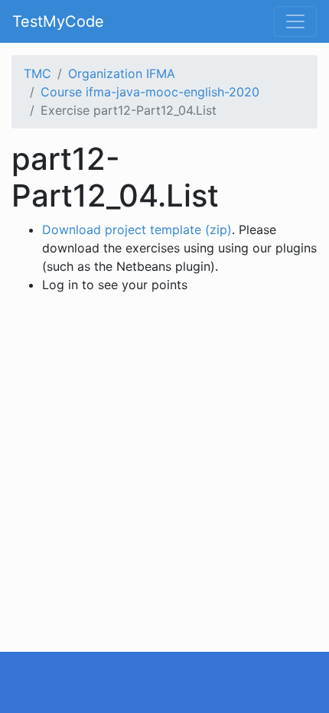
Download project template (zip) (137, 229)
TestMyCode (58, 21)
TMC (37, 73)
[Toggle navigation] (295, 21)
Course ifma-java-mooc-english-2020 (150, 91)
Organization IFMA (121, 73)
